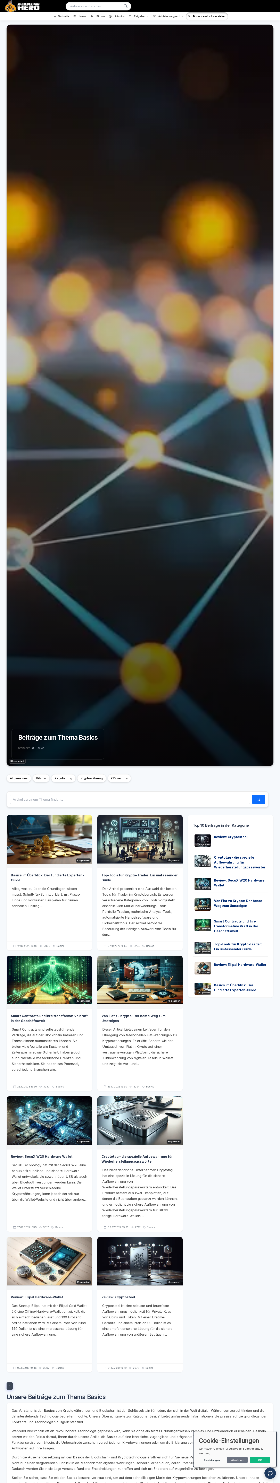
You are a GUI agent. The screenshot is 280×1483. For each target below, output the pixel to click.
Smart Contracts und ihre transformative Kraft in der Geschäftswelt (236, 926)
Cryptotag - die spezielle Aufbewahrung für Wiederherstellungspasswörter (239, 862)
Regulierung (63, 778)
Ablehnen (237, 1460)
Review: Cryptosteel (118, 1297)
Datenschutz (231, 359)
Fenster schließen (250, 383)
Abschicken (249, 370)
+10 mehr (117, 778)
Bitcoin (41, 778)
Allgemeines (19, 778)
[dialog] (235, 1449)
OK (260, 1460)
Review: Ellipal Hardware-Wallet (37, 1297)
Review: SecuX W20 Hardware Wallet (42, 1156)
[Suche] (125, 6)
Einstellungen (212, 1460)
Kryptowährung (92, 778)
